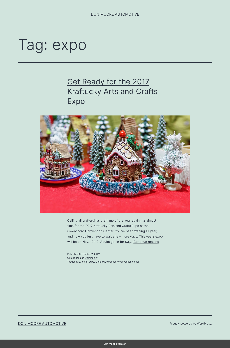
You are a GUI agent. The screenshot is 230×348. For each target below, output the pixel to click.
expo (91, 261)
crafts (84, 261)
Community (91, 258)
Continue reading (146, 242)
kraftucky (100, 261)
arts (78, 261)
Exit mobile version (115, 343)
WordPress (204, 323)
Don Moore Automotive (115, 14)
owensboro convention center (122, 261)
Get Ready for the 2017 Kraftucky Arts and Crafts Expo (112, 91)
